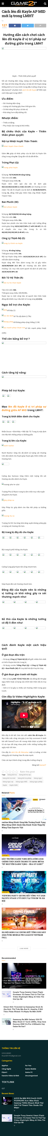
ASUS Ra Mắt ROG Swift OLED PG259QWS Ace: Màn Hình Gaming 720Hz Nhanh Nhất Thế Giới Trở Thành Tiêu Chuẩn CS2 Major (22, 980)
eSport (5, 819)
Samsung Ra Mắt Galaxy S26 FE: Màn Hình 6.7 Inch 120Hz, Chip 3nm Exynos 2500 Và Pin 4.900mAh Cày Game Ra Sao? (29, 1023)
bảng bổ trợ (12, 775)
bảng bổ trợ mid (9, 778)
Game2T (42, 765)
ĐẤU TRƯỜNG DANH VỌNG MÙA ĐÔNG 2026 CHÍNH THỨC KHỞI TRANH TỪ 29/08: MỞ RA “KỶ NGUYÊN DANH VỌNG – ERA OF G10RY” (23, 861)
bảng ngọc (38, 778)
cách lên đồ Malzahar (20, 752)
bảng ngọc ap (8, 782)
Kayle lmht (14, 785)
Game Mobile (30, 1069)
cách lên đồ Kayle (29, 90)
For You (28, 1065)
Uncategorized (31, 1075)
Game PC (29, 1072)
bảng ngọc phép (36, 782)
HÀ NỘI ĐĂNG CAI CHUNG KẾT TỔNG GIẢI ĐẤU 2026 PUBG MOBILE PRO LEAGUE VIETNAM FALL (24, 935)
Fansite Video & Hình (10, 1075)
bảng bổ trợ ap (25, 775)
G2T (3, 1088)
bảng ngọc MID (21, 782)
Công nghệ (6, 1069)
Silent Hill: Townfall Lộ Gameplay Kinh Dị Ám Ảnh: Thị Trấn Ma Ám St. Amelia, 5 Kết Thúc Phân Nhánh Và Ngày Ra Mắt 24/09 (23, 1009)
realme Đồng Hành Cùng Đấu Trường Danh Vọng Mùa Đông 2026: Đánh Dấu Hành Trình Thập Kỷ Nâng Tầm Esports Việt (24, 825)
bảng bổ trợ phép (24, 778)
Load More (24, 948)
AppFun (5, 1065)
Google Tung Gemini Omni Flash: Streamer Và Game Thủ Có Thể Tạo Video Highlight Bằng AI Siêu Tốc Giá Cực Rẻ (28, 995)
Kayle (5, 785)
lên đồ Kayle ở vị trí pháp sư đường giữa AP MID (24, 408)
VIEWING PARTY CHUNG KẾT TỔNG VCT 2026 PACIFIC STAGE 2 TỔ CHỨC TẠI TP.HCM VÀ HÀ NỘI (23, 898)
